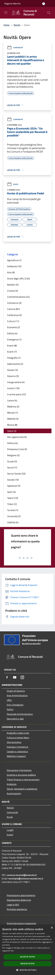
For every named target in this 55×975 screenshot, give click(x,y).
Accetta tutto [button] (27, 957)
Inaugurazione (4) (15, 382)
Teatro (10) (12, 498)
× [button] (52, 928)
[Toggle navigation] (6, 12)
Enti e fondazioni (15, 705)
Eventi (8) (12, 345)
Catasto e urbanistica (17, 751)
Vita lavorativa (14, 742)
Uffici (9, 700)
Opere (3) (11, 431)
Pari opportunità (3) (17, 437)
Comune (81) (13, 309)
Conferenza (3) (14, 315)
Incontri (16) (13, 388)
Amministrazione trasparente (21, 923)
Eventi (10, 834)
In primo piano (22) (16, 394)
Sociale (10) (13, 479)
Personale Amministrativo (20, 714)
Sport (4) (11, 492)
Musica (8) (12, 425)
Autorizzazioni (14, 793)
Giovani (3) (12, 370)
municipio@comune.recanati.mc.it (25, 878)
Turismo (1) (12, 510)
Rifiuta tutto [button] (27, 963)
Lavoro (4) (12, 400)
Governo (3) (13, 376)
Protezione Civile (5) (17, 449)
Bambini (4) (12, 284)
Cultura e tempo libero (18, 737)
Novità (17, 25)
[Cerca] (49, 13)
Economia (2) (13, 327)
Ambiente (11, 784)
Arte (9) (11, 272)
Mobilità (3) (12, 418)
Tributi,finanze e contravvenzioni (23, 779)
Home (6, 25)
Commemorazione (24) (18, 297)
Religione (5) (13, 455)
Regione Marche (12, 3)
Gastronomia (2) (15, 364)
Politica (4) (12, 443)
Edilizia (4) (12, 333)
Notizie (10, 807)
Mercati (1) (12, 412)
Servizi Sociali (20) (16, 473)
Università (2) (14, 516)
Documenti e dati (15, 718)
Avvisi (15, 184)
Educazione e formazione (19, 770)
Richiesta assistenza (17, 909)
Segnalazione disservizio (19, 900)
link (12, 950)
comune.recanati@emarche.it (22, 875)
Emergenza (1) (14, 339)
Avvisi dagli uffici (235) (18, 278)
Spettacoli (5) (13, 486)
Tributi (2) (12, 504)
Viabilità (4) (12, 522)
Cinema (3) (12, 290)
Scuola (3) (12, 461)
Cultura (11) (13, 321)
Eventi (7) (12, 351)
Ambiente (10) (14, 266)
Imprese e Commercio (17, 747)
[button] (27, 970)
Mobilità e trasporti (16, 756)
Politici (10, 709)
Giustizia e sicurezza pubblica (21, 775)
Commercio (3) (14, 303)
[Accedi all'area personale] (43, 3)
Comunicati (18, 47)
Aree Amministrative (17, 695)
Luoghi (10, 830)
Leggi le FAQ (13, 904)
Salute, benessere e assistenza (22, 789)
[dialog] (27, 950)
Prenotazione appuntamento (21, 895)
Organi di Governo (16, 691)
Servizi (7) (12, 467)
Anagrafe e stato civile (18, 733)
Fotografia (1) (13, 357)
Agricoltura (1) (14, 260)
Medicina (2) (13, 406)
